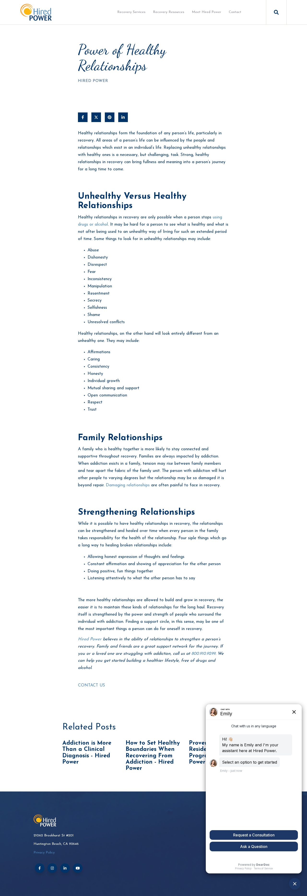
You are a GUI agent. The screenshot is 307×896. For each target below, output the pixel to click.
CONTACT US (91, 685)
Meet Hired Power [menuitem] (206, 12)
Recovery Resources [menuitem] (168, 12)
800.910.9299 (203, 654)
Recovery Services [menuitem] (131, 12)
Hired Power (93, 81)
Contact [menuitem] (235, 12)
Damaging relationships (128, 485)
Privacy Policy (44, 852)
